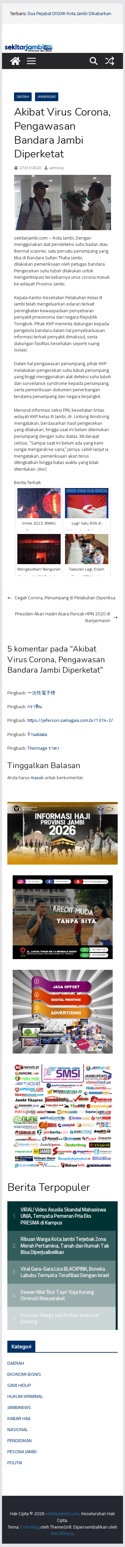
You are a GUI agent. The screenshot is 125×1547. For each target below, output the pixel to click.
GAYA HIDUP (19, 1385)
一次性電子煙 (41, 692)
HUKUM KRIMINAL (25, 1396)
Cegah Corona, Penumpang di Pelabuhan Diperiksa (65, 598)
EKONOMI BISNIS (24, 1374)
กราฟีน (34, 706)
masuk (37, 777)
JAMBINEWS (47, 96)
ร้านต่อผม (37, 734)
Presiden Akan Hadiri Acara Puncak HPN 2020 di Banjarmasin (62, 617)
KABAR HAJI (18, 1418)
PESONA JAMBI (22, 1451)
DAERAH (23, 96)
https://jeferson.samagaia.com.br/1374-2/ (70, 720)
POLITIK (14, 1462)
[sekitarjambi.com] (62, 46)
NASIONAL (17, 1429)
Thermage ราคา (43, 748)
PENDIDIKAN (19, 1440)
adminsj (56, 168)
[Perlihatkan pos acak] (110, 61)
